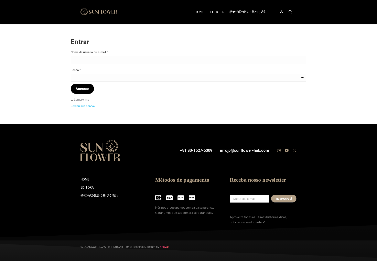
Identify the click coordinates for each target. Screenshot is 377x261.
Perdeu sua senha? (83, 106)
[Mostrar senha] (302, 77)
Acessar (82, 89)
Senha (83, 70)
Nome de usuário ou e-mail (96, 52)
